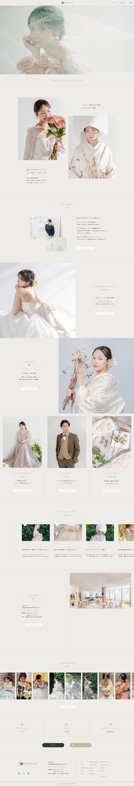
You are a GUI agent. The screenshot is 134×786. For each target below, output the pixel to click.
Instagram (67, 706)
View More (86, 248)
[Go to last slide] (13, 554)
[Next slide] (14, 556)
